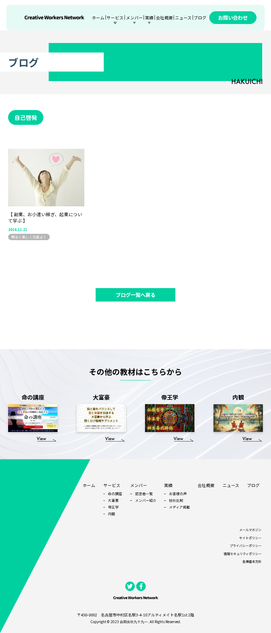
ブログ (200, 17)
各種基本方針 (251, 561)
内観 (111, 513)
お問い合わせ (233, 17)
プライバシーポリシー (245, 545)
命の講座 (115, 493)
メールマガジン (250, 530)
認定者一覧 (144, 493)
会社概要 (164, 17)
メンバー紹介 (145, 500)
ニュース (183, 17)
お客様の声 (178, 493)
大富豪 (113, 500)
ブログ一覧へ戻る (135, 294)
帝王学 (113, 507)
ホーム (98, 17)
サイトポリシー (250, 538)
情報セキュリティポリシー (242, 554)
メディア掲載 (179, 507)
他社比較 (176, 500)
